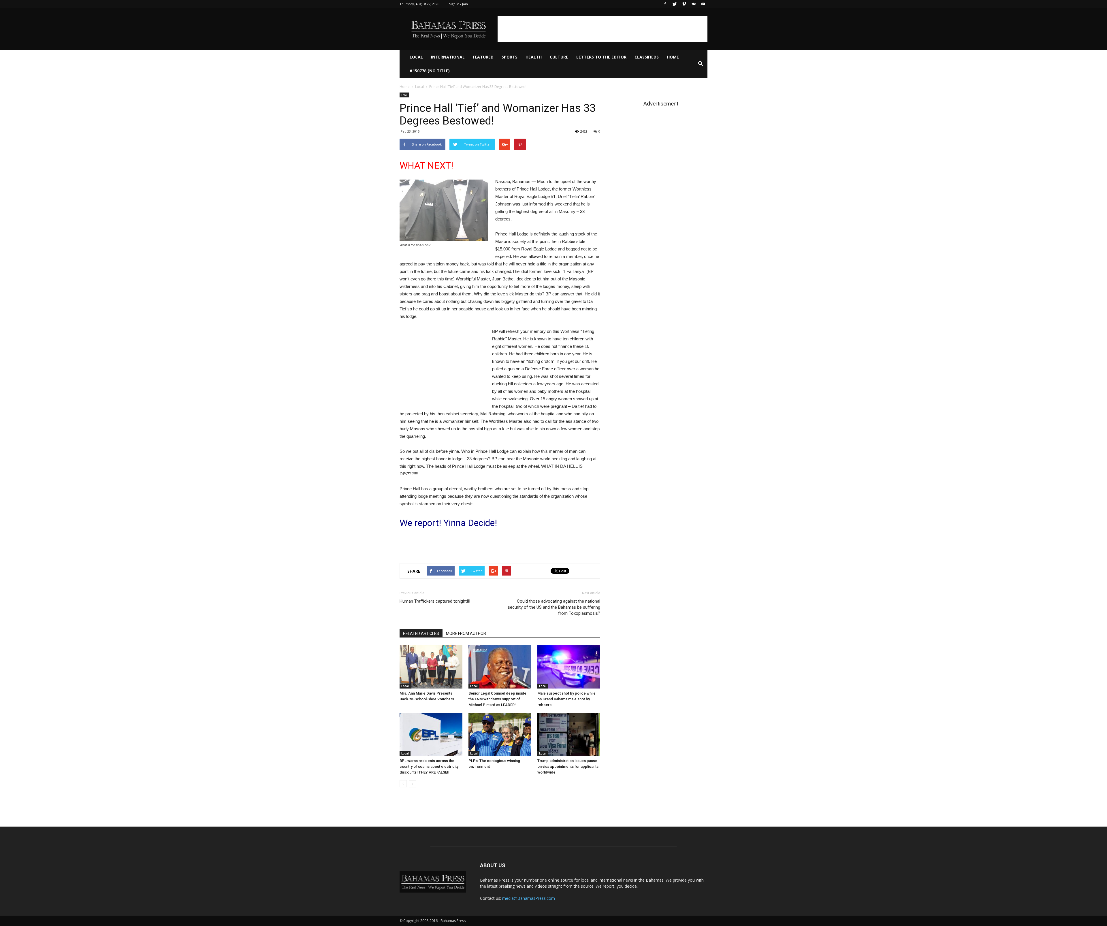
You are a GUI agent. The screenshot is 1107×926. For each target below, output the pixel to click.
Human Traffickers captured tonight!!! (435, 601)
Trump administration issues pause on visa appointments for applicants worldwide (567, 766)
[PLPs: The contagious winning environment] (499, 734)
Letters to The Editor (601, 57)
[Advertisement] (602, 29)
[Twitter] (674, 4)
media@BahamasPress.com (528, 898)
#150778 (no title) (430, 70)
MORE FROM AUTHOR (466, 633)
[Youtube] (703, 4)
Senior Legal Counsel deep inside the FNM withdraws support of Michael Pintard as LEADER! (497, 699)
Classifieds (647, 57)
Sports (509, 57)
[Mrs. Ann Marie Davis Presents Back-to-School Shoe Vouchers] (431, 667)
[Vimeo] (684, 4)
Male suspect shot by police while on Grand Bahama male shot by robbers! (566, 699)
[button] (700, 64)
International (448, 57)
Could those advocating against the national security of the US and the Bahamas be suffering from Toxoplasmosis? (554, 607)
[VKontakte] (693, 4)
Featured (483, 57)
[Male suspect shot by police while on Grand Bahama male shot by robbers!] (568, 667)
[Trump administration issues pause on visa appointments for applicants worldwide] (568, 734)
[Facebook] (665, 4)
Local (416, 57)
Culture (559, 57)
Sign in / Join (458, 4)
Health (534, 57)
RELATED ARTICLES (421, 633)
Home (673, 57)
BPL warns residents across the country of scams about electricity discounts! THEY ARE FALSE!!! (429, 766)
